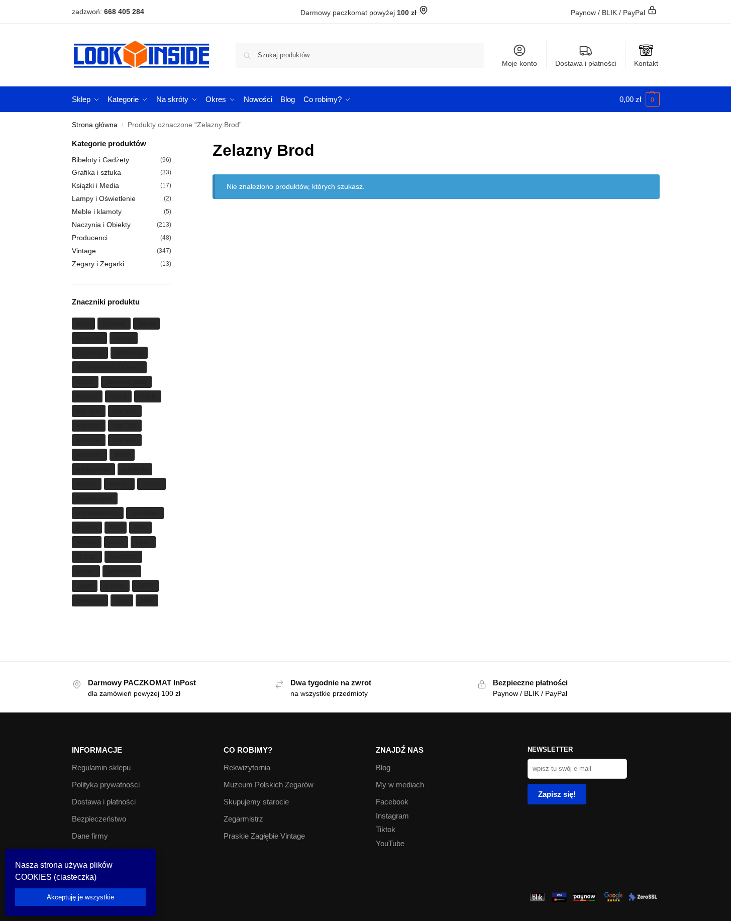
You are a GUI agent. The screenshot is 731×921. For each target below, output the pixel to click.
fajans (85, 381)
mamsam (89, 454)
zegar (84, 585)
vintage (87, 556)
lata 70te (125, 425)
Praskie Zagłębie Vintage (264, 836)
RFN (140, 527)
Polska (151, 483)
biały (83, 323)
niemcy (86, 483)
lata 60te (88, 425)
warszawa (123, 556)
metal (122, 454)
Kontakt (646, 63)
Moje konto (519, 63)
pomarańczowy (98, 513)
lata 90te (125, 440)
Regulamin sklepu (101, 767)
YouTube (390, 843)
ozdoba (119, 483)
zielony (115, 585)
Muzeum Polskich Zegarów (269, 784)
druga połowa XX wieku (109, 367)
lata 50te (125, 411)
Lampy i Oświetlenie (104, 198)
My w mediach (400, 784)
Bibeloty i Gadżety (100, 160)
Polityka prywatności (106, 784)
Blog (383, 767)
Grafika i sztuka (96, 172)
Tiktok (385, 829)
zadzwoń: (108, 12)
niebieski (135, 469)
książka (87, 396)
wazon (86, 571)
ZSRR (145, 585)
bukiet (146, 323)
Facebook (392, 801)
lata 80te (88, 440)
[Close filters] (174, 144)
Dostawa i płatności (585, 63)
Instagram (392, 815)
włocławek (122, 571)
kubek (118, 396)
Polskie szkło (95, 498)
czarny (124, 338)
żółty (147, 600)
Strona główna (95, 125)
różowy (86, 542)
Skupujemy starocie (256, 801)
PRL (116, 527)
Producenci (90, 238)
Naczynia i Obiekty (101, 225)
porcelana (145, 513)
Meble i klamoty (97, 212)
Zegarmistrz (243, 818)
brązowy (114, 323)
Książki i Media (95, 185)
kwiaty (147, 396)
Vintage (84, 251)
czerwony (90, 352)
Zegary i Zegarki (98, 264)
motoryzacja (93, 469)
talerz (143, 542)
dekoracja (129, 352)
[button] (639, 99)
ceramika (89, 338)
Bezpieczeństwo (99, 818)
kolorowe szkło (126, 381)
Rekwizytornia (247, 767)
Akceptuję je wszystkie (80, 897)
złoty (122, 600)
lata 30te (88, 411)
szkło (116, 542)
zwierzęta (90, 600)
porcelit (87, 527)
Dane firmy (90, 836)
